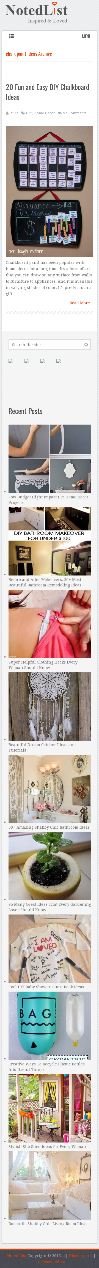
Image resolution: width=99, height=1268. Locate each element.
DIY (29, 113)
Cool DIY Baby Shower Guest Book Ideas (46, 987)
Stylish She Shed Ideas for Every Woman (47, 1146)
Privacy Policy (51, 1262)
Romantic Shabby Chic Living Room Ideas (48, 1224)
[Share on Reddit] (63, 365)
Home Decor (44, 113)
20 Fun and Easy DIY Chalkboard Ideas (47, 91)
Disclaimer (79, 1256)
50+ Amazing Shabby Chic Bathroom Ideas (49, 827)
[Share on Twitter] (47, 365)
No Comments (74, 113)
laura (13, 113)
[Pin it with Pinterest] (15, 365)
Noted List (16, 1256)
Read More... (81, 303)
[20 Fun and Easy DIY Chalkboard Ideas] (49, 192)
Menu (87, 36)
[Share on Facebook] (31, 365)
